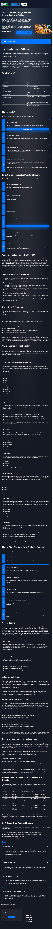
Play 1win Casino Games (28, 226)
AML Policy (29, 921)
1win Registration (27, 129)
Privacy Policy (30, 924)
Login (24, 4)
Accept (11, 916)
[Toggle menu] (49, 4)
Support (28, 915)
